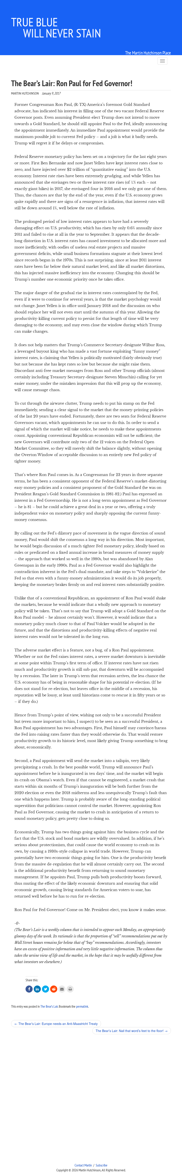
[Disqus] (91, 1098)
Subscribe (101, 1165)
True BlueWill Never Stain (56, 27)
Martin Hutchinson (25, 93)
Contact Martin (83, 1165)
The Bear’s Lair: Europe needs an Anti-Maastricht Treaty (56, 1023)
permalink (82, 1006)
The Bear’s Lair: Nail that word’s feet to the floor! (132, 1030)
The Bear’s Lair (49, 1006)
